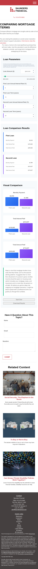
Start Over (19, 300)
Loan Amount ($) (8, 71)
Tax (19, 523)
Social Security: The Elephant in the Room (19, 398)
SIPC (11, 561)
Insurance (19, 521)
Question (6, 341)
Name (6, 320)
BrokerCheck (32, 533)
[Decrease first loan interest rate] (33, 89)
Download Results (19, 303)
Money (19, 525)
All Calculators (19, 532)
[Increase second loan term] (33, 114)
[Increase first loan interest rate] (33, 87)
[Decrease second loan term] (33, 117)
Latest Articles (19, 528)
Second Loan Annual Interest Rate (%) (16, 102)
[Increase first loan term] (33, 96)
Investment (19, 518)
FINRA (6, 561)
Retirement (19, 516)
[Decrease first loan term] (33, 98)
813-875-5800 (20, 17)
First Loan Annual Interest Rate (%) (15, 84)
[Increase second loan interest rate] (33, 105)
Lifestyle (19, 527)
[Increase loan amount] (33, 70)
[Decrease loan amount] (33, 72)
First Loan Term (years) (11, 93)
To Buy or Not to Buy (19, 440)
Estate (19, 520)
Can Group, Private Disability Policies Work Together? (19, 479)
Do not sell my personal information (25, 554)
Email (6, 331)
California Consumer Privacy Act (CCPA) (11, 552)
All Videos (19, 530)
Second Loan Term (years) (12, 111)
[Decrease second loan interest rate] (33, 107)
